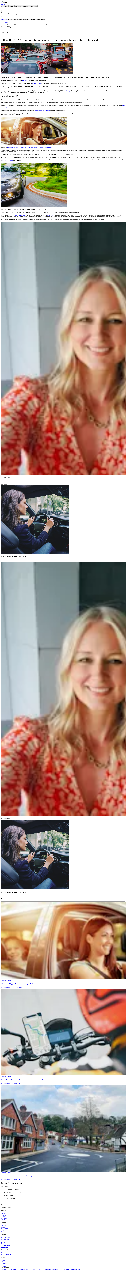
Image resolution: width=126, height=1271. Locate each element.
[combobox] (63, 15)
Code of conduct (5, 1245)
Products (3, 1216)
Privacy (29, 1269)
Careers (3, 1227)
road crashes (25, 80)
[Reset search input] (1, 16)
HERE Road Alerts (20, 215)
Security (25, 1269)
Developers (4, 1218)
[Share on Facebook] (1, 484)
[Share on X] (4, 484)
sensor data (50, 215)
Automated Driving (7, 160)
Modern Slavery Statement (47, 1269)
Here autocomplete (6, 13)
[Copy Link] (7, 484)
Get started (25, 6)
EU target (68, 91)
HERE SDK (4, 1253)
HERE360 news (5, 1237)
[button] (63, 1207)
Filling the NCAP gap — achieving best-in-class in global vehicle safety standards (29, 147)
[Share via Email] (5, 484)
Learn (31, 6)
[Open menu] (1, 11)
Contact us (3, 1231)
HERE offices (4, 1228)
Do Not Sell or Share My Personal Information (67, 1269)
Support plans (4, 1247)
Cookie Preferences (6, 1269)
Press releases (4, 1240)
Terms (21, 1269)
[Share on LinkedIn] (2, 484)
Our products (4, 6)
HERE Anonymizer (6, 1254)
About (35, 6)
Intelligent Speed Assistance (42, 110)
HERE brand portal (6, 1244)
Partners (3, 1219)
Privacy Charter (35, 1269)
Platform (3, 1213)
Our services (18, 6)
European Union (36, 83)
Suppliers (3, 1230)
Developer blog (5, 1239)
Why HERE (4, 4)
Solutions (11, 6)
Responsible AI (15, 1269)
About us (3, 1225)
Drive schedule (5, 1242)
